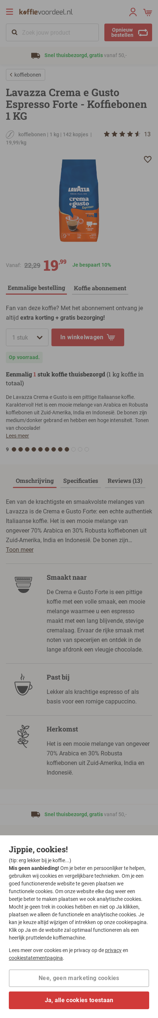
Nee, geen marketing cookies (79, 978)
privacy (113, 950)
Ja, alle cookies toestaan (79, 1000)
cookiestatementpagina (36, 958)
